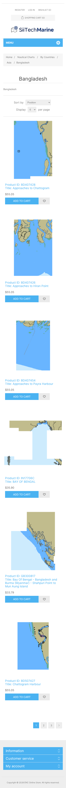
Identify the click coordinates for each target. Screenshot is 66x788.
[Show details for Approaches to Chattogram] (33, 150)
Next (59, 725)
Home (9, 57)
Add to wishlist (44, 201)
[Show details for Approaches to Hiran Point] (33, 247)
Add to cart (21, 200)
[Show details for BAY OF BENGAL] (33, 443)
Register (20, 10)
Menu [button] (10, 42)
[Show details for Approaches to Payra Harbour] (33, 345)
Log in (31, 10)
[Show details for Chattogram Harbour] (33, 646)
